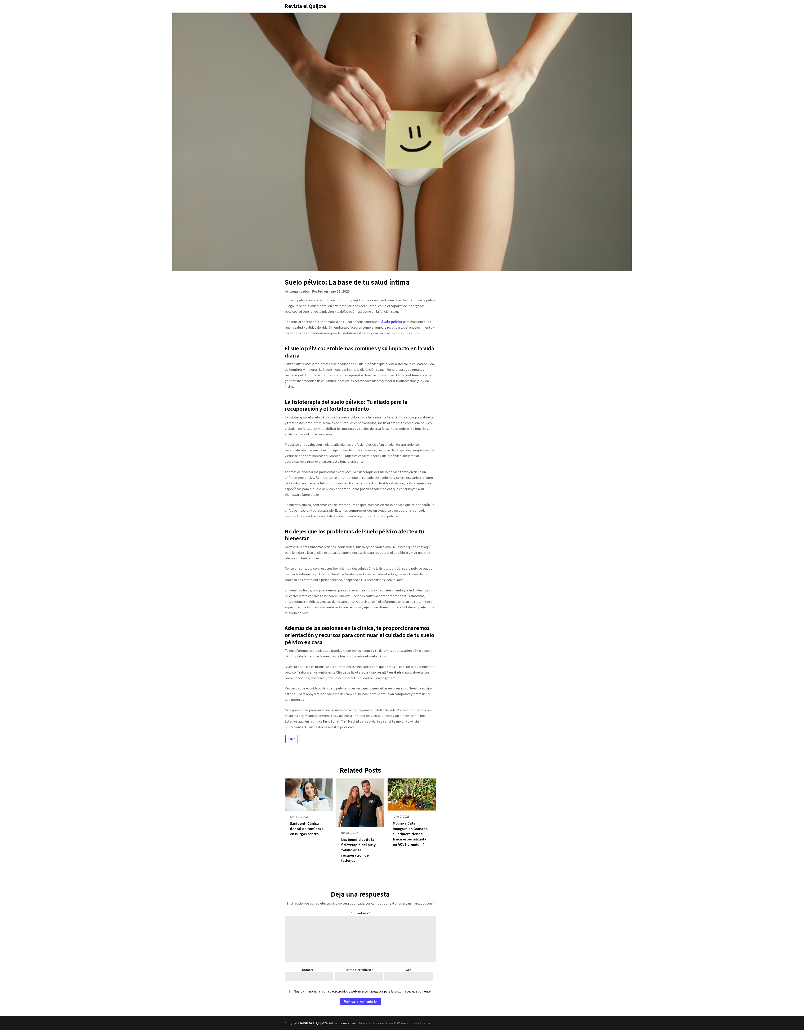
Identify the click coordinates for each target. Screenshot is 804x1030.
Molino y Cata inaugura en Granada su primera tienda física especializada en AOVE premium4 (410, 834)
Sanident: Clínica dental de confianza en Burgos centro (307, 828)
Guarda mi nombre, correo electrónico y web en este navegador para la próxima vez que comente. (362, 991)
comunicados (299, 291)
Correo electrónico (358, 970)
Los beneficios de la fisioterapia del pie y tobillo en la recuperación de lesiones (358, 850)
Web (409, 970)
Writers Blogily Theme (413, 1023)
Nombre (309, 970)
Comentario (360, 913)
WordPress (385, 1023)
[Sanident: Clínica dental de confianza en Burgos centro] (309, 793)
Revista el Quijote (305, 5)
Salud (291, 739)
